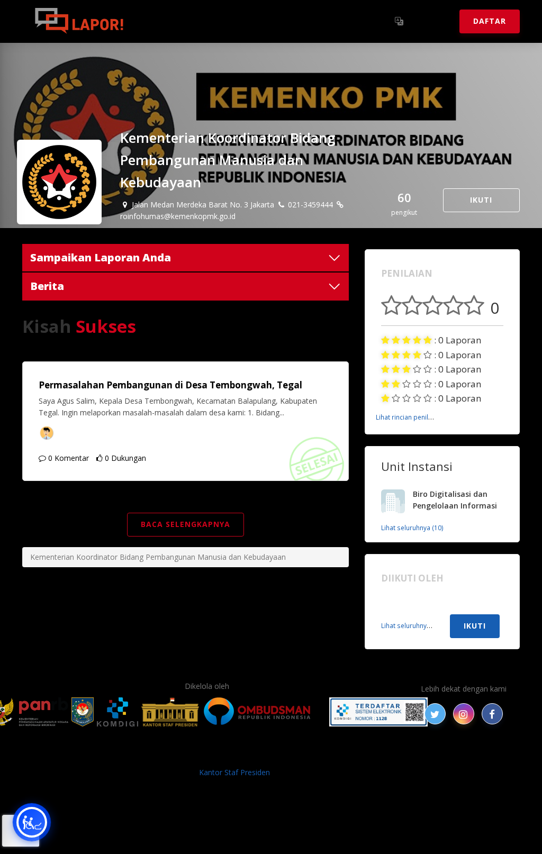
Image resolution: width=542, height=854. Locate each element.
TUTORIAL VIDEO (402, 755)
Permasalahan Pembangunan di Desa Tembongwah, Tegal (170, 385)
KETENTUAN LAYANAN (255, 755)
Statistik (250, 21)
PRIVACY (62, 755)
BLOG (138, 755)
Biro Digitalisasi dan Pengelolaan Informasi (455, 500)
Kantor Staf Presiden (234, 772)
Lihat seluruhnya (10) (412, 527)
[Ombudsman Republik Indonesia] (263, 712)
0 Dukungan (124, 458)
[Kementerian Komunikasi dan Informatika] (117, 712)
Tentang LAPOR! (180, 21)
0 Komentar (67, 458)
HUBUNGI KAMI (467, 755)
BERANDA (102, 755)
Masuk (432, 21)
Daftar (489, 21)
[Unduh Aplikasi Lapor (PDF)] (378, 712)
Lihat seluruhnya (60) (412, 625)
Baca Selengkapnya (185, 524)
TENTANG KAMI (334, 755)
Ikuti (481, 200)
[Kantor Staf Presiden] (170, 712)
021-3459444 (309, 204)
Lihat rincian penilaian (408, 417)
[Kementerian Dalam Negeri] (83, 712)
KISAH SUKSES (180, 755)
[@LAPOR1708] (435, 713)
